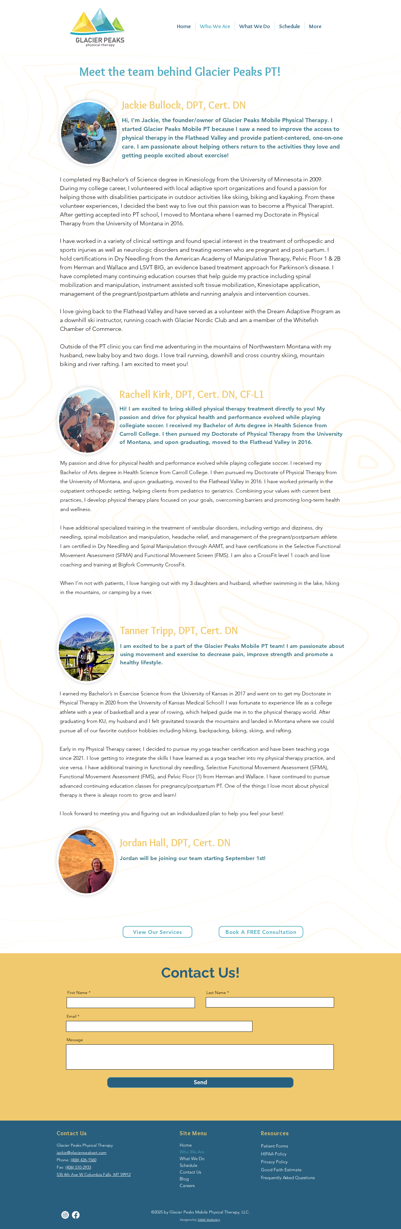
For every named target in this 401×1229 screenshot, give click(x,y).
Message (75, 1040)
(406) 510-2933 (78, 1167)
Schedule (188, 1165)
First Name (77, 992)
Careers (187, 1185)
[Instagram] (65, 1215)
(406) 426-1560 (83, 1159)
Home (186, 1145)
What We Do (192, 1158)
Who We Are (192, 1152)
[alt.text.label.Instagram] (76, 1215)
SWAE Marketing (209, 1220)
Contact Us (190, 1172)
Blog (184, 1179)
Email (71, 1016)
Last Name (216, 992)
